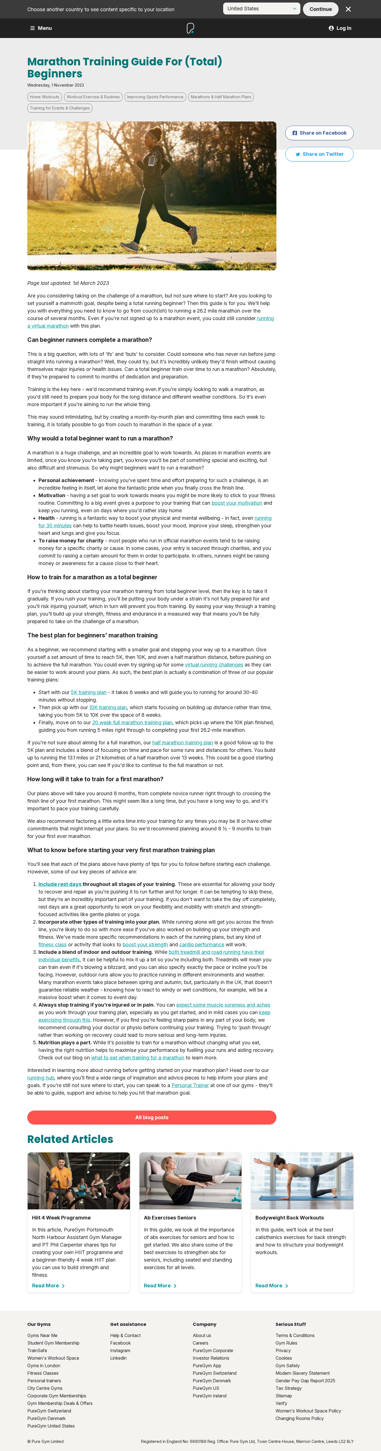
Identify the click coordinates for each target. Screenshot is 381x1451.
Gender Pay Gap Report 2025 (305, 1380)
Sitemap (284, 1395)
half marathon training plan (182, 742)
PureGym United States (51, 1426)
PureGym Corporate (213, 1350)
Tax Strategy (289, 1388)
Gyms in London (43, 1365)
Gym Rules (286, 1343)
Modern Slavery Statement (303, 1373)
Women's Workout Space (53, 1358)
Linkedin (118, 1358)
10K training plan (108, 707)
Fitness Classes (43, 1373)
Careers (200, 1343)
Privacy (283, 1350)
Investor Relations (211, 1358)
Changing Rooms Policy (300, 1418)
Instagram (120, 1350)
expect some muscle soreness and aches (223, 1005)
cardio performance (201, 944)
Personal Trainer (190, 1085)
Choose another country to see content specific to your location (100, 9)
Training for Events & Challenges (60, 108)
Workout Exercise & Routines (93, 96)
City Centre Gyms (44, 1388)
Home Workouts (44, 96)
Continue (321, 9)
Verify (281, 1403)
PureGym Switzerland (49, 1411)
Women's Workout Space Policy (308, 1411)
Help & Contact (125, 1335)
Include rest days (59, 884)
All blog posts (151, 1117)
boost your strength (145, 944)
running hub (40, 1078)
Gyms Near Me (42, 1335)
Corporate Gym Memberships (56, 1395)
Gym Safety (288, 1365)
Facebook (120, 1343)
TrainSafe (37, 1350)
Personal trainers (44, 1380)
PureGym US (206, 1388)
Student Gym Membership (53, 1343)
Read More (45, 1285)
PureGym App (207, 1365)
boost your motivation (237, 503)
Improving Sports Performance (155, 96)
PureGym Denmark (46, 1418)
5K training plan (89, 692)
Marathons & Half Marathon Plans (221, 96)
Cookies (284, 1358)
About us (202, 1335)
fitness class (52, 944)
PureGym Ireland (209, 1395)
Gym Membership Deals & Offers (60, 1403)
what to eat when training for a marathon (137, 1058)
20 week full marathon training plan (132, 722)
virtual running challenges (214, 665)
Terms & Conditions (295, 1335)
